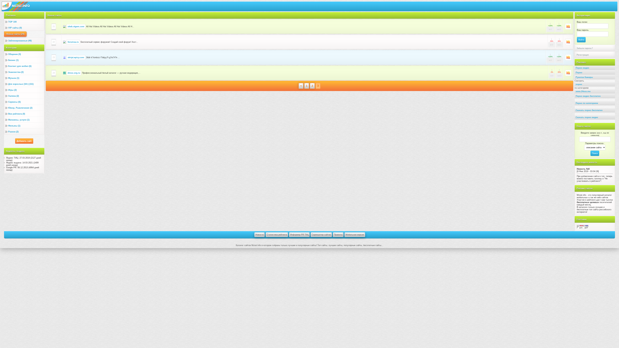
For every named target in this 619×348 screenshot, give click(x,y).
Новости (259, 234)
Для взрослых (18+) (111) (21, 84)
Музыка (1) (13, 78)
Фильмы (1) (14, 126)
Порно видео (582, 68)
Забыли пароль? (585, 48)
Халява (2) (13, 96)
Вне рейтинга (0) (16, 114)
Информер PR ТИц (299, 234)
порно (579, 84)
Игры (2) (12, 90)
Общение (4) (14, 54)
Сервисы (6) (14, 102)
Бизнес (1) (13, 60)
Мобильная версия (355, 234)
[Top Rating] (582, 226)
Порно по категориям (587, 103)
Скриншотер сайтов (321, 234)
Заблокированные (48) (20, 40)
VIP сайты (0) (15, 28)
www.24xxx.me (583, 91)
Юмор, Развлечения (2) (20, 108)
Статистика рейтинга (277, 234)
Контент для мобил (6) (19, 66)
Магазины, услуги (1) (18, 120)
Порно (579, 72)
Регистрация (583, 55)
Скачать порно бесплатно (589, 110)
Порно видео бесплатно (588, 96)
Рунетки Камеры (584, 77)
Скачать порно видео (587, 117)
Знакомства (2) (16, 72)
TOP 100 (12, 22)
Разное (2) (13, 131)
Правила (338, 234)
